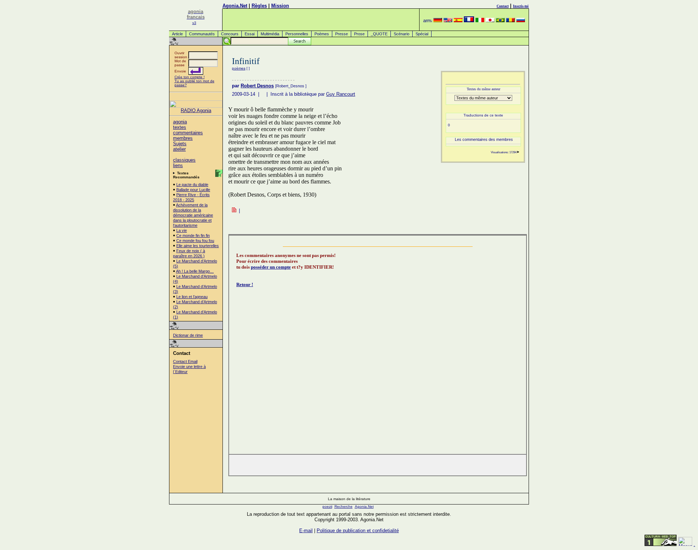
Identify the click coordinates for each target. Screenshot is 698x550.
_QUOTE (379, 34)
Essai (249, 34)
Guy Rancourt (340, 94)
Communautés (202, 34)
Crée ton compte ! (189, 77)
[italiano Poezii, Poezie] (480, 20)
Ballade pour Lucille (193, 189)
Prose (359, 34)
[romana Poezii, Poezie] (510, 20)
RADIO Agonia (196, 110)
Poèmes (321, 34)
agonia (180, 121)
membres (183, 138)
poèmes (238, 68)
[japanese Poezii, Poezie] (490, 20)
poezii (327, 507)
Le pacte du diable (192, 184)
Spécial (422, 34)
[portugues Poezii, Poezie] (500, 20)
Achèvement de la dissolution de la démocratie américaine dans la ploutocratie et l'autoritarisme (193, 215)
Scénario (401, 34)
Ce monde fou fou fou (195, 240)
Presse (341, 34)
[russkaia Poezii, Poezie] (520, 20)
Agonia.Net (234, 5)
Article (177, 34)
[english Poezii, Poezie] (448, 20)
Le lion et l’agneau (192, 296)
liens (178, 165)
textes (179, 127)
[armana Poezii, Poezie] (427, 20)
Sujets (179, 143)
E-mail (306, 530)
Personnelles (296, 34)
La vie (181, 230)
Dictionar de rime (188, 335)
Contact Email (185, 361)
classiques (184, 160)
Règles (259, 5)
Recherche (343, 507)
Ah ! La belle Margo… (195, 271)
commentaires (188, 132)
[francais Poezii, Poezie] (469, 20)
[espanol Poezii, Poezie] (458, 20)
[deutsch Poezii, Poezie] (437, 20)
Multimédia (270, 34)
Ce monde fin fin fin (193, 235)
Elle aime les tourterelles (197, 246)
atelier (179, 149)
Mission (280, 5)
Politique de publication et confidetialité (358, 530)
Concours (229, 34)
